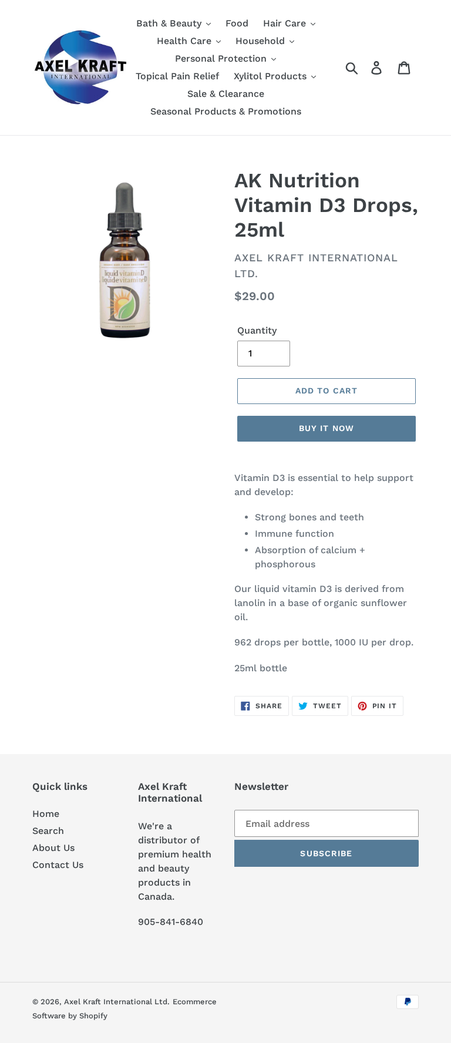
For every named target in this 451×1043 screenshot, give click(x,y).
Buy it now (326, 428)
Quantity (257, 330)
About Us (53, 847)
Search (48, 830)
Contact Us (57, 864)
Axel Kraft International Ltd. (117, 1001)
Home (45, 813)
